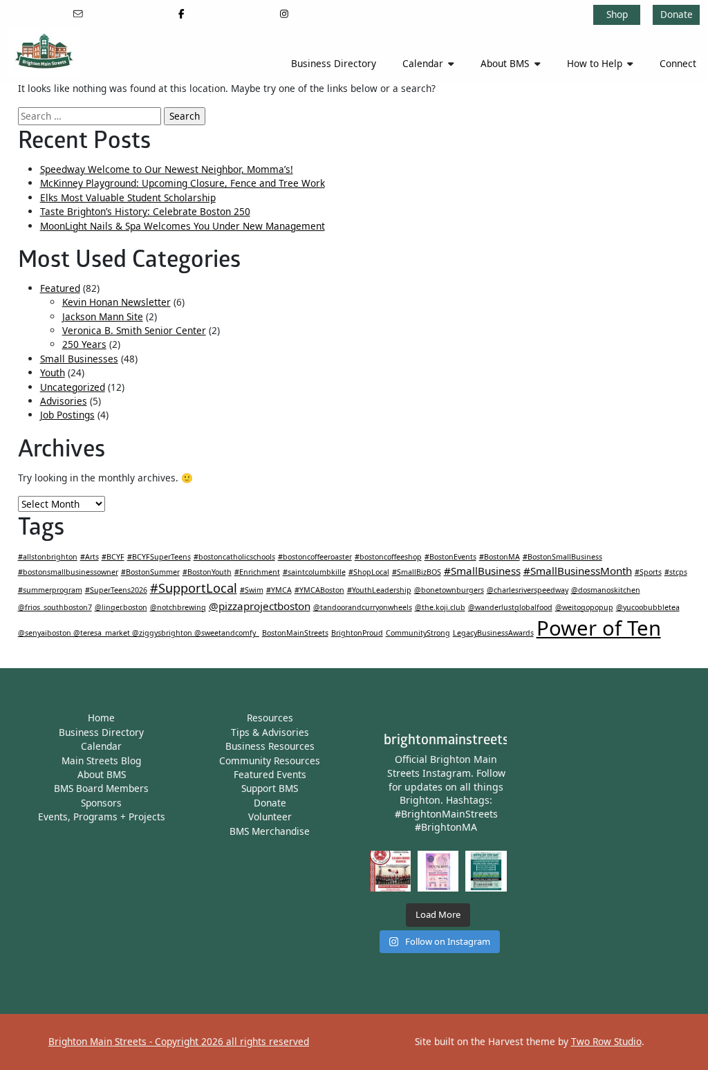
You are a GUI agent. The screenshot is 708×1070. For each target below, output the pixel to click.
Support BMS (269, 788)
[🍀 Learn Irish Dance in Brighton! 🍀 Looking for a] (390, 871)
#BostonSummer (150, 572)
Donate (676, 14)
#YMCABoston (319, 590)
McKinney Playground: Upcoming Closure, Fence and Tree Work (182, 183)
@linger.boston (121, 607)
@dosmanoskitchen (605, 590)
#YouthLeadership (379, 590)
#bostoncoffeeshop (388, 557)
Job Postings (67, 414)
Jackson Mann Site (102, 316)
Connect (678, 63)
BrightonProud (357, 633)
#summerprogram (50, 590)
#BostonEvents (450, 557)
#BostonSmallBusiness (562, 557)
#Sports (648, 572)
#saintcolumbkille (314, 572)
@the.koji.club (440, 607)
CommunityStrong (418, 633)
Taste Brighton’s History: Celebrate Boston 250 (145, 211)
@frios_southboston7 (55, 607)
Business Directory (333, 63)
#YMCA (279, 590)
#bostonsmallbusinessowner (68, 572)
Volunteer (270, 816)
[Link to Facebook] (181, 13)
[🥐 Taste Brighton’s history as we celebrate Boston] (485, 871)
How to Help (594, 63)
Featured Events (270, 774)
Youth (52, 372)
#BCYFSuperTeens (159, 557)
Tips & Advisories (270, 732)
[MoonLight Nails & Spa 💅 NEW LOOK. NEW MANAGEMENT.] (438, 871)
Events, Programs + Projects (101, 816)
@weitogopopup (584, 607)
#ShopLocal (368, 572)
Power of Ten (599, 628)
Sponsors (101, 802)
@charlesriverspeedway (527, 590)
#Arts (89, 557)
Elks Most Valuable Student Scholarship (128, 197)
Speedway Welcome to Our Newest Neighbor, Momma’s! (166, 169)
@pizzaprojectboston (259, 606)
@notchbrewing (178, 607)
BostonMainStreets (295, 633)
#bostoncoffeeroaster (315, 557)
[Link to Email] (78, 13)
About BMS (505, 63)
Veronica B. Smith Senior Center (134, 330)
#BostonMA (499, 557)
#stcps (675, 572)
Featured (60, 288)
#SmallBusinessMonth (577, 571)
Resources (270, 717)
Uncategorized (72, 387)
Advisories (63, 400)
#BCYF (113, 557)
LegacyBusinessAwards (493, 633)
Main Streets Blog (101, 760)
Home (101, 717)
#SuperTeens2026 (116, 590)
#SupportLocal (193, 588)
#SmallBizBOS (416, 572)
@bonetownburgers (449, 590)
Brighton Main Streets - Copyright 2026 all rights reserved (178, 1041)
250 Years (84, 344)
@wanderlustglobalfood (510, 607)
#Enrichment (257, 572)
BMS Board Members (101, 788)
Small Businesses (79, 358)
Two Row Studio (606, 1041)
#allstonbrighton (47, 557)
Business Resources (270, 746)
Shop (617, 14)
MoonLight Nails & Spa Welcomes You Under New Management (182, 225)
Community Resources (269, 760)
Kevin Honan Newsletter (116, 301)
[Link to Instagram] (284, 13)
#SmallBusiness (482, 571)
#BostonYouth (207, 572)
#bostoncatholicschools (234, 557)
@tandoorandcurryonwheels (362, 607)
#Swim (251, 590)
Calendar (422, 63)
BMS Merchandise (270, 831)
